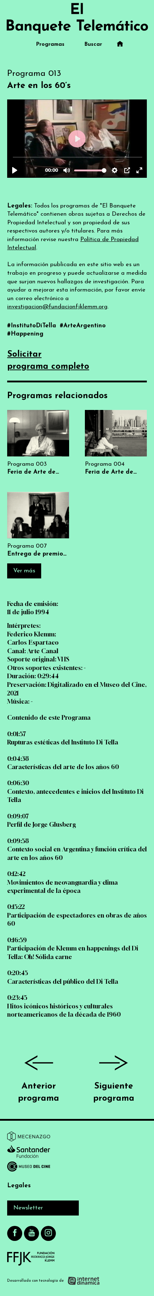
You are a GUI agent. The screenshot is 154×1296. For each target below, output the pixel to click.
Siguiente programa (113, 1092)
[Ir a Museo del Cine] (28, 1167)
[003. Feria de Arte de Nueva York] (38, 443)
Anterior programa (38, 1092)
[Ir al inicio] (77, 18)
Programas (50, 44)
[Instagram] (48, 1233)
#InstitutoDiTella (32, 326)
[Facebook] (14, 1233)
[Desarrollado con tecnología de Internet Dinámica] (53, 1280)
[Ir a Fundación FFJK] (30, 1258)
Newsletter (28, 1208)
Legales (19, 1186)
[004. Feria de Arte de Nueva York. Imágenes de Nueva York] (116, 443)
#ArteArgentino (83, 326)
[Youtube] (31, 1233)
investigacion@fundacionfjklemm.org (57, 307)
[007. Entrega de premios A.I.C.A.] (38, 525)
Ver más (24, 571)
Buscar (93, 44)
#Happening (25, 334)
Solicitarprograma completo (48, 360)
